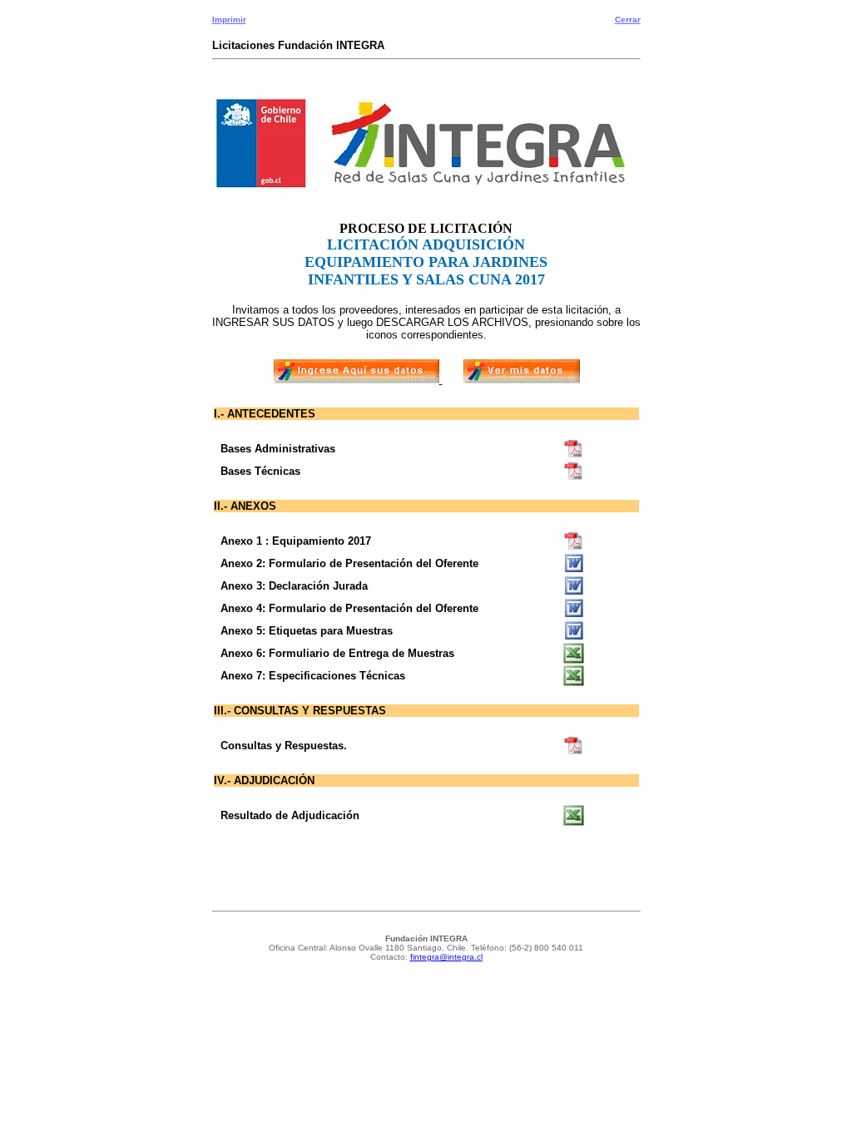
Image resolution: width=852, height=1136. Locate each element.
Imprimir (229, 19)
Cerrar (628, 19)
